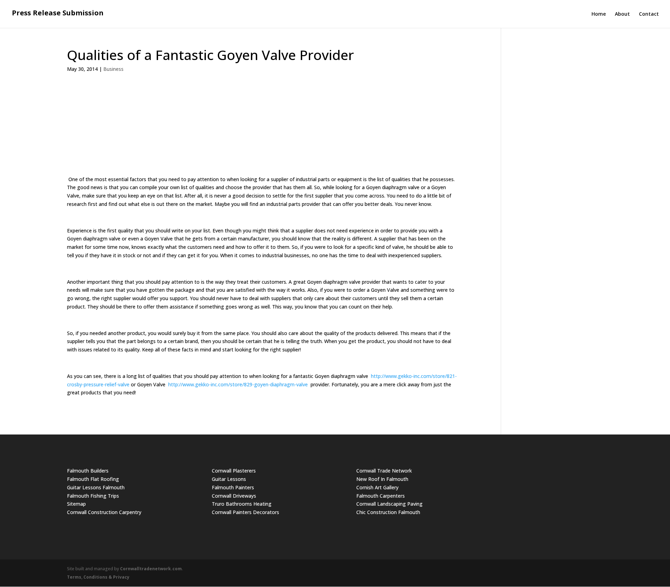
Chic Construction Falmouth (388, 512)
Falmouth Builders (88, 470)
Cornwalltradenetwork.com (151, 569)
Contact (649, 14)
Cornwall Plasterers (234, 470)
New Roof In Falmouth (382, 479)
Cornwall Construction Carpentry (104, 512)
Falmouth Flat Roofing (93, 479)
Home (598, 14)
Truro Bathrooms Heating (241, 503)
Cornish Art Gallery (377, 487)
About (622, 14)
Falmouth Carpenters (380, 495)
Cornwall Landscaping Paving (389, 503)
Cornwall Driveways (234, 495)
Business (113, 69)
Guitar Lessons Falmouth (96, 487)
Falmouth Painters (233, 487)
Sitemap (76, 503)
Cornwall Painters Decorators (245, 512)
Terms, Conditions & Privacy (98, 577)
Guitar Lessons (229, 479)
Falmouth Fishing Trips (93, 495)
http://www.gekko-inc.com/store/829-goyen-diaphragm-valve (238, 384)
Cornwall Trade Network (384, 470)
